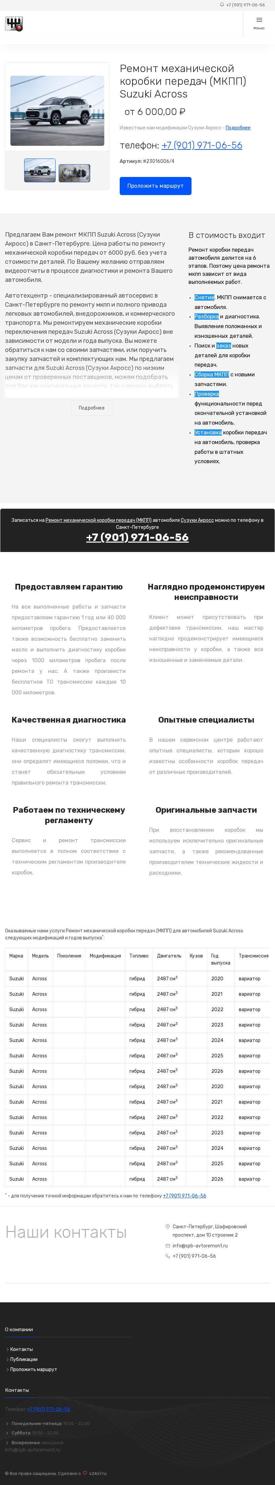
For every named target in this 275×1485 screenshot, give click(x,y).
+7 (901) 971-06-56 (244, 4)
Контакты (21, 1349)
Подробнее (238, 128)
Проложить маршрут (155, 186)
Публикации (24, 1359)
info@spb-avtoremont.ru (200, 1246)
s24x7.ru (97, 1473)
